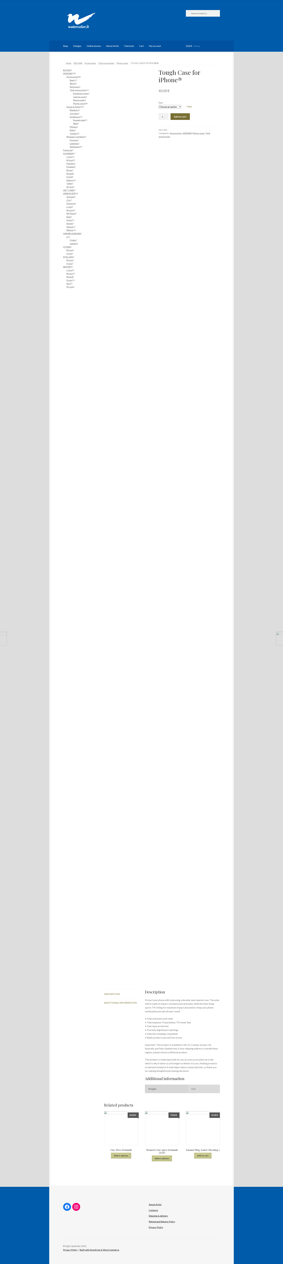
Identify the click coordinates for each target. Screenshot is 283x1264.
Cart (141, 45)
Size (161, 102)
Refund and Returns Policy (162, 1221)
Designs (77, 45)
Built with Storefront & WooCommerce (99, 1249)
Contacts (153, 1210)
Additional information (120, 1002)
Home (68, 63)
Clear (189, 106)
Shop (65, 45)
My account (155, 45)
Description (112, 994)
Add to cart (180, 116)
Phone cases (122, 63)
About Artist (112, 45)
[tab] (121, 994)
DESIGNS (78, 63)
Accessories (90, 63)
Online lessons (94, 45)
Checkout (129, 45)
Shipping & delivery (158, 1215)
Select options (121, 1155)
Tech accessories (106, 63)
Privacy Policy (156, 1227)
